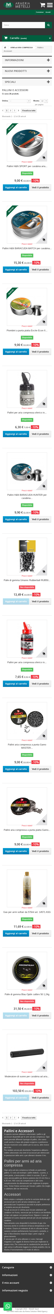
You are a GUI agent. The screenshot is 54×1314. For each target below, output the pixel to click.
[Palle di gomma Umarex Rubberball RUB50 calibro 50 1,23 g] (27, 556)
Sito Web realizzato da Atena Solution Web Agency (27, 1311)
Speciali (10, 82)
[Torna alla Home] (5, 47)
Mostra (36, 101)
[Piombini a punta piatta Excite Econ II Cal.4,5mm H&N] (27, 306)
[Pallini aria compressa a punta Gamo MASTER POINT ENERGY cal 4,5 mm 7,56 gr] (27, 721)
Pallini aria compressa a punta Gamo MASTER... (27, 746)
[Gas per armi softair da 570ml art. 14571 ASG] (27, 888)
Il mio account (10, 1282)
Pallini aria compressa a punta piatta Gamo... (27, 830)
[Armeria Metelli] (17, 4)
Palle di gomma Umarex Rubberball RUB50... (27, 580)
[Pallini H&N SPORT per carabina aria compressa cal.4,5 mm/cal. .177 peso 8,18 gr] (27, 142)
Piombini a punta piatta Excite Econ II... (27, 330)
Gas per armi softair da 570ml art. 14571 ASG (27, 912)
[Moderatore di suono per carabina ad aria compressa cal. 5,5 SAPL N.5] (27, 1052)
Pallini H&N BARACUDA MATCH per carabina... (27, 248)
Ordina (5, 101)
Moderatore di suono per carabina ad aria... (27, 1076)
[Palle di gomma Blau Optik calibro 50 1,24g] (27, 970)
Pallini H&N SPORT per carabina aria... (27, 166)
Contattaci (40, 12)
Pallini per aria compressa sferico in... (27, 412)
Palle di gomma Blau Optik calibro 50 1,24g (27, 994)
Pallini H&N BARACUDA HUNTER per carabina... (27, 496)
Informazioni (14, 60)
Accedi (48, 12)
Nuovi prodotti (16, 71)
